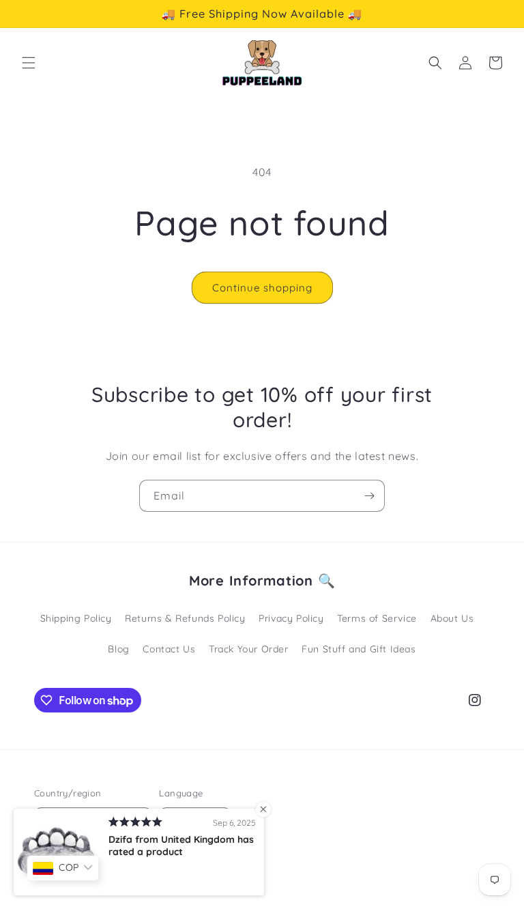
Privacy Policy (291, 618)
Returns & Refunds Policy (185, 618)
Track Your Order (249, 649)
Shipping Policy (76, 618)
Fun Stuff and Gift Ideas (359, 649)
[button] (29, 63)
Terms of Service (377, 618)
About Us (452, 618)
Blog (118, 649)
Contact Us (169, 649)
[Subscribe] (369, 496)
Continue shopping (262, 287)
